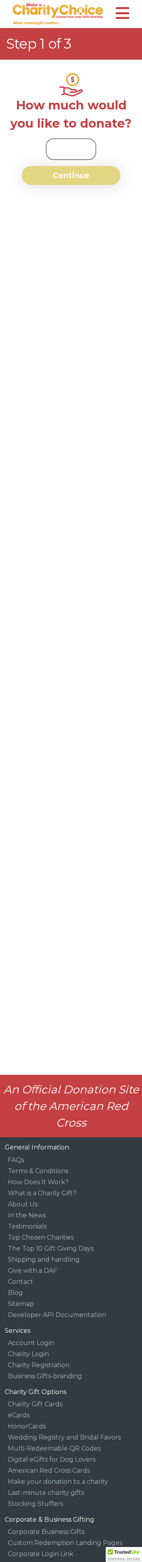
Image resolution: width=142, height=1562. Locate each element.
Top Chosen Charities (41, 1237)
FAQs (16, 1160)
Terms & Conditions (38, 1171)
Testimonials (27, 1226)
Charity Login (28, 1354)
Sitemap (21, 1304)
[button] (124, 1554)
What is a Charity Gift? (42, 1193)
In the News (27, 1215)
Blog (15, 1292)
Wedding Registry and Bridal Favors (64, 1437)
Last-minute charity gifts (46, 1492)
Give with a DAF (32, 1270)
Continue (71, 175)
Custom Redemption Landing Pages (65, 1543)
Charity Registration (38, 1365)
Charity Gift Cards (35, 1404)
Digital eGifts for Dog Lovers (51, 1459)
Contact (20, 1281)
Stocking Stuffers (35, 1503)
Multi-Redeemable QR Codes (54, 1448)
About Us (22, 1204)
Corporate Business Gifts (46, 1532)
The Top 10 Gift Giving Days (50, 1248)
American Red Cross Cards (49, 1470)
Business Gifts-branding (45, 1376)
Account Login (31, 1343)
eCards (19, 1415)
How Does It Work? (38, 1182)
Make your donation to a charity (58, 1481)
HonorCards (27, 1426)
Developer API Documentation (57, 1315)
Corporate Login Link (40, 1554)
